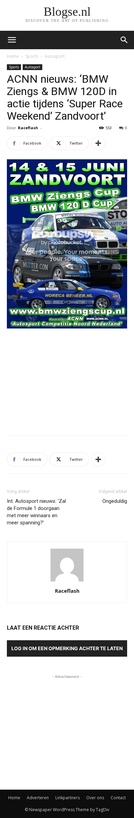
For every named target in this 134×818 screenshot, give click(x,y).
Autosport (55, 56)
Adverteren (38, 798)
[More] (98, 143)
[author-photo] (67, 581)
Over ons (95, 798)
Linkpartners (67, 798)
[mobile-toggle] (12, 40)
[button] (124, 40)
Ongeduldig (114, 501)
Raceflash (28, 127)
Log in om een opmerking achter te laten (67, 648)
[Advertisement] (67, 380)
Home (13, 56)
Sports (31, 56)
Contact (118, 798)
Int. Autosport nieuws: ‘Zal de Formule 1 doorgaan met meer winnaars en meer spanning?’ (36, 512)
